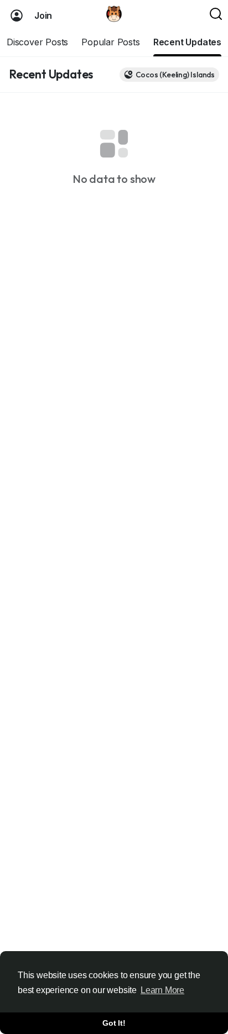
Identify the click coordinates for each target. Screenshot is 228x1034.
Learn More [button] (162, 990)
